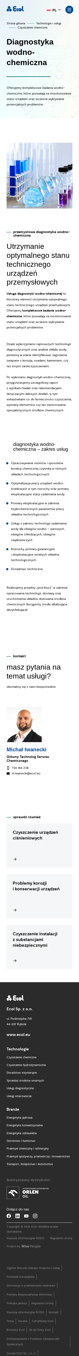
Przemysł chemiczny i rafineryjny (28, 1158)
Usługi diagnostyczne (20, 1097)
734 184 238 (20, 768)
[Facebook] (9, 1225)
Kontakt (54, 1321)
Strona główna (16, 23)
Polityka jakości (17, 1312)
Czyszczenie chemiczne (32, 27)
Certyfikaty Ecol (42, 1330)
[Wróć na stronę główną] (15, 8)
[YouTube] (26, 1225)
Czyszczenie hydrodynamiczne (26, 1074)
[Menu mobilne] (69, 10)
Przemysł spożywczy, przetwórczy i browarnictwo (38, 1165)
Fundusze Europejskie (20, 1286)
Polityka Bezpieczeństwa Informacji (29, 1303)
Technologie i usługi (48, 23)
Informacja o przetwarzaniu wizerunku (31, 1295)
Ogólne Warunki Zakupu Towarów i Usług (33, 1277)
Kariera (22, 1330)
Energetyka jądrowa (19, 1126)
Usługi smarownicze (19, 1105)
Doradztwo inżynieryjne (22, 1082)
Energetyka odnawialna (22, 1142)
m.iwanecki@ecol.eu (26, 773)
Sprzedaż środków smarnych (25, 1089)
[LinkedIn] (17, 1225)
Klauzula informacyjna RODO (25, 1247)
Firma (10, 1330)
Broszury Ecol (16, 1339)
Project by (13, 1255)
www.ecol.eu (18, 1043)
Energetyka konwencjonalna (25, 1134)
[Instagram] (35, 1225)
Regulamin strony (61, 1247)
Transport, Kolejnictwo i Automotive (30, 1173)
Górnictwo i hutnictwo (21, 1150)
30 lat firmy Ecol (40, 1339)
